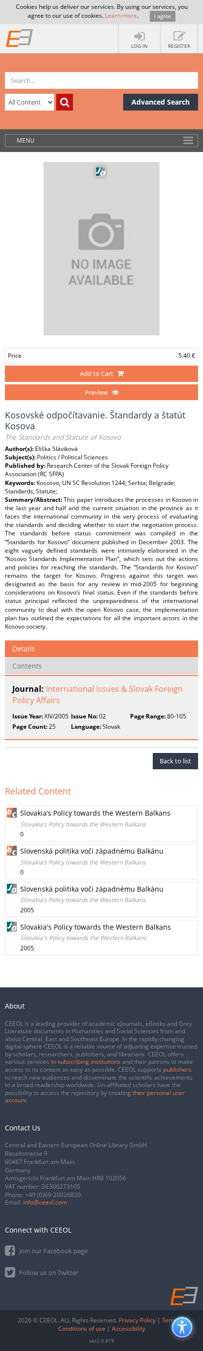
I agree (162, 16)
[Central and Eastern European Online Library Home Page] (19, 37)
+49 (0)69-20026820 (53, 1195)
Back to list (175, 760)
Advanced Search (161, 102)
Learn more (121, 15)
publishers (177, 1069)
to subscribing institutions (86, 1061)
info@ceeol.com (45, 1202)
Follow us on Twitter (48, 1272)
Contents (27, 666)
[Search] (64, 102)
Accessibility (128, 1328)
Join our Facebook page (53, 1250)
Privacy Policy (137, 1320)
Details (23, 648)
